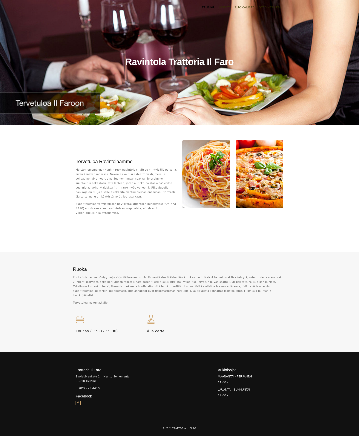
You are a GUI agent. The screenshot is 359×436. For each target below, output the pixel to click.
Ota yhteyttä (269, 7)
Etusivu (209, 7)
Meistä (225, 7)
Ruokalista (245, 7)
